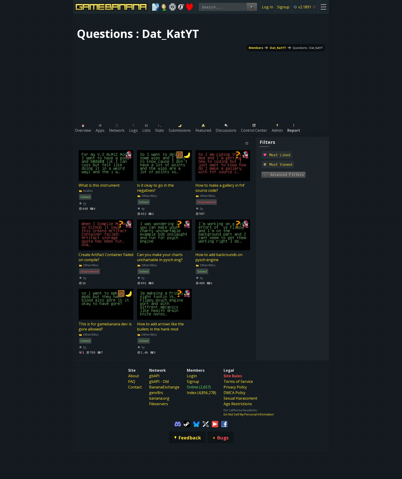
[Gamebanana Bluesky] (196, 423)
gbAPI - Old (159, 381)
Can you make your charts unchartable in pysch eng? (160, 257)
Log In (267, 7)
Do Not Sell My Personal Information (249, 414)
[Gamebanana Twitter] (205, 423)
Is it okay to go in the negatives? (155, 188)
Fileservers (158, 403)
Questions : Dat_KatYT (308, 48)
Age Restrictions (238, 403)
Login (192, 375)
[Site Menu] (323, 7)
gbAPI (154, 375)
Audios (87, 191)
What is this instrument (99, 185)
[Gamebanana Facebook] (224, 423)
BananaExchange (164, 387)
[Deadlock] (172, 7)
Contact (135, 387)
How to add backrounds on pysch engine (218, 257)
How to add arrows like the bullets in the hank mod (160, 327)
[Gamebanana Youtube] (215, 423)
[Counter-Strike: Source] (181, 7)
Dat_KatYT (278, 48)
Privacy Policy (235, 387)
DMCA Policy (234, 392)
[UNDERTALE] (189, 7)
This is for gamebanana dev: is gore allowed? (105, 327)
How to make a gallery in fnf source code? (220, 188)
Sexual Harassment (240, 398)
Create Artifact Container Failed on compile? (106, 257)
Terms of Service (238, 381)
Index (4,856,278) (201, 392)
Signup (283, 7)
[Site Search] (251, 7)
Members (256, 48)
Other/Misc (149, 196)
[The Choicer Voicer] (155, 7)
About (133, 375)
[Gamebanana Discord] (177, 423)
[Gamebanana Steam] (187, 423)
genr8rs (156, 392)
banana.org (159, 398)
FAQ (131, 381)
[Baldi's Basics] (164, 7)
